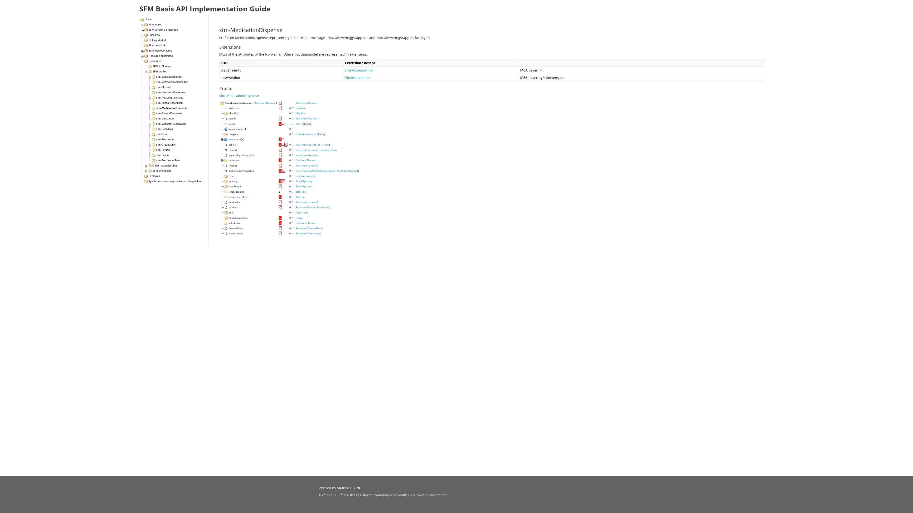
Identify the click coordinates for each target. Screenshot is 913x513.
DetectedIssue (314, 228)
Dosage (300, 217)
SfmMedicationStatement (321, 170)
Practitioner (323, 207)
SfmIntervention (358, 77)
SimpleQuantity (304, 181)
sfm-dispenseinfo (359, 70)
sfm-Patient (313, 144)
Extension (301, 108)
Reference (301, 118)
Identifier (301, 113)
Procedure (313, 118)
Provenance (313, 233)
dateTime (301, 191)
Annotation (302, 212)
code (298, 123)
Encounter (313, 149)
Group (325, 144)
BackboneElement (306, 160)
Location (312, 165)
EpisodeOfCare (329, 149)
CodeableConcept (305, 134)
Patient (311, 207)
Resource (312, 155)
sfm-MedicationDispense (239, 95)
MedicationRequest (347, 170)
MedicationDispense (265, 102)
